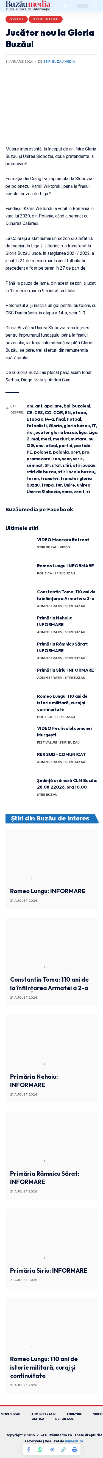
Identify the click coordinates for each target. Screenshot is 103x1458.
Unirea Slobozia (43, 491)
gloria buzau (77, 425)
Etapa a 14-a (40, 419)
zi (88, 491)
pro (85, 452)
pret (75, 452)
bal (67, 406)
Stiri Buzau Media (59, 61)
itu (29, 432)
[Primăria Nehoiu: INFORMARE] (19, 625)
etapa (79, 412)
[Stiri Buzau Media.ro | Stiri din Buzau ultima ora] (28, 6)
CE (29, 412)
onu (39, 445)
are (58, 406)
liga (83, 432)
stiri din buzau (41, 471)
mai (35, 439)
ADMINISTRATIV (49, 606)
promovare (39, 458)
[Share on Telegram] (51, 1449)
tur (58, 485)
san (56, 458)
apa (48, 406)
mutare (79, 439)
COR (58, 412)
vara (67, 491)
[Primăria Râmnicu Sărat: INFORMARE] (19, 651)
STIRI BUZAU (46, 19)
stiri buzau (84, 465)
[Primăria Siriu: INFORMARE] (19, 677)
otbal (51, 445)
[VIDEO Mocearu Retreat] (19, 546)
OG (30, 445)
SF (47, 465)
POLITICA (44, 573)
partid (65, 445)
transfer (50, 478)
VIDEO (65, 547)
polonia (61, 452)
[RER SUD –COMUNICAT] (19, 761)
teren (33, 478)
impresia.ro (74, 1441)
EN (68, 412)
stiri (67, 465)
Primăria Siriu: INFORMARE (65, 670)
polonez (42, 452)
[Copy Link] (63, 1449)
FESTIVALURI (47, 742)
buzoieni (81, 406)
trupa (47, 485)
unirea (83, 485)
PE (29, 452)
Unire (69, 485)
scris (78, 458)
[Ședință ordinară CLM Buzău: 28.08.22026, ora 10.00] (19, 787)
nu (90, 439)
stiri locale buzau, (76, 471)
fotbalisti (37, 425)
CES (38, 412)
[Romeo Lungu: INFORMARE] (19, 572)
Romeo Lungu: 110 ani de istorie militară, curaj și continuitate (62, 702)
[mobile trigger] (93, 6)
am (30, 406)
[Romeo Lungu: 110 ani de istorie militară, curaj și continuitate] (19, 703)
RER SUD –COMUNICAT (61, 754)
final (60, 419)
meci (46, 439)
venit (79, 491)
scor (66, 458)
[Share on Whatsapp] (40, 1449)
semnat (35, 465)
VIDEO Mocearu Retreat (63, 539)
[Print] (74, 1449)
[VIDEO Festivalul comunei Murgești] (19, 735)
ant (38, 406)
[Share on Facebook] (28, 1449)
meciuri (61, 439)
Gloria (55, 425)
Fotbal (74, 419)
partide (82, 445)
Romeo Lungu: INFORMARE (65, 565)
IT (94, 425)
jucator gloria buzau (55, 432)
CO (48, 412)
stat (56, 465)
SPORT (17, 19)
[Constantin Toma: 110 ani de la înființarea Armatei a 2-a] (19, 598)
